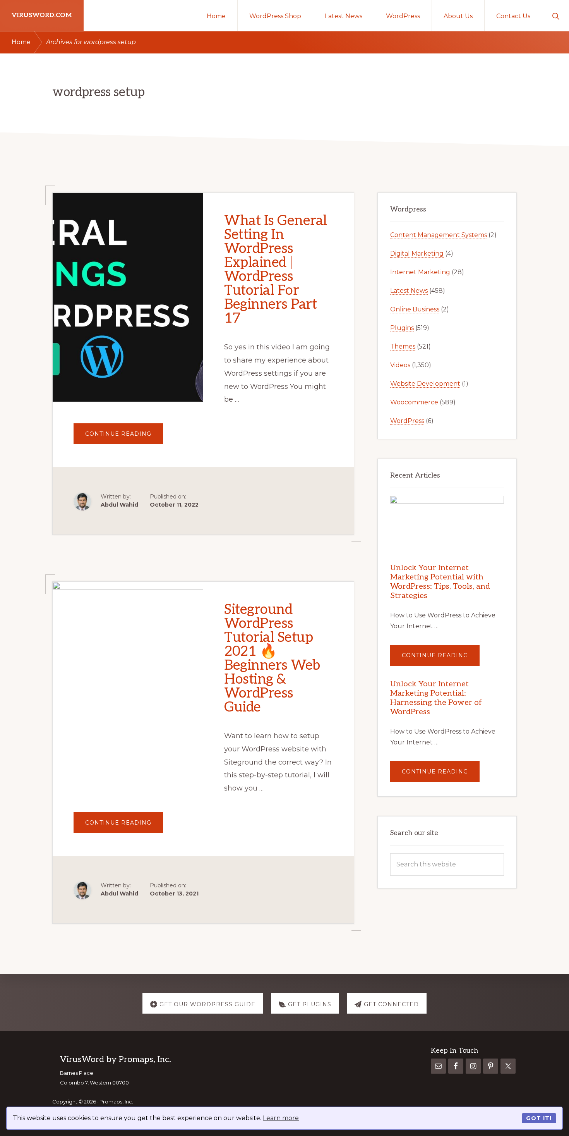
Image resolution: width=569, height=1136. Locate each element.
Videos (400, 365)
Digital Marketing (417, 253)
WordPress (407, 420)
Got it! (539, 1118)
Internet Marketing (420, 272)
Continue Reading (124, 437)
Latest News (409, 290)
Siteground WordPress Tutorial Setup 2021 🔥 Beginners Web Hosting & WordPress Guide (272, 658)
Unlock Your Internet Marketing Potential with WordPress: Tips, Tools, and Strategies (440, 581)
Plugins (402, 328)
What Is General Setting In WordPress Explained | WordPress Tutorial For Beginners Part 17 (275, 269)
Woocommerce (414, 402)
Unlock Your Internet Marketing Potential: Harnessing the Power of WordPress (436, 698)
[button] (555, 15)
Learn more (281, 1118)
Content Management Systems (438, 235)
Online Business (414, 309)
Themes (402, 346)
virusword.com (42, 15)
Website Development (425, 383)
